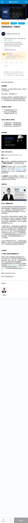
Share (24, 5)
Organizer (3, 521)
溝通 (16, 62)
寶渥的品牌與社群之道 (15, 169)
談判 (11, 62)
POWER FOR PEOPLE (9, 50)
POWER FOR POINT (12, 265)
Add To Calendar (8, 40)
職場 (6, 65)
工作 (21, 62)
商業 (6, 62)
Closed (21, 520)
